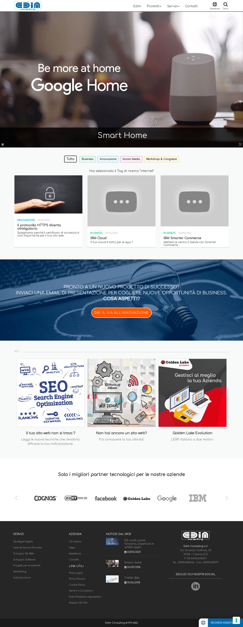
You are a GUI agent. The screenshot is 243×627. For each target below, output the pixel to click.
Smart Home (133, 562)
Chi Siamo (75, 541)
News (72, 547)
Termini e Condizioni (81, 590)
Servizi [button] (172, 6)
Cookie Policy (77, 585)
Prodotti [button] (153, 6)
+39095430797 (210, 562)
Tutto (70, 159)
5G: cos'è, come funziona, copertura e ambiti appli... (139, 544)
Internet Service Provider (27, 547)
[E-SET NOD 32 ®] (76, 498)
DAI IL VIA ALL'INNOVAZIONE (121, 312)
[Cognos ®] (45, 498)
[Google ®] (167, 498)
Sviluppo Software (24, 559)
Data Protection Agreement (85, 596)
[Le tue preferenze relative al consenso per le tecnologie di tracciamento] (236, 620)
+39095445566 (186, 562)
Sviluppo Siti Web (23, 553)
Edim (137, 6)
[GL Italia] (137, 498)
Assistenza (75, 553)
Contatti (191, 6)
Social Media (131, 159)
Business (88, 159)
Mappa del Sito (78, 602)
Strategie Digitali (23, 541)
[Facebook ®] (106, 498)
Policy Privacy (77, 578)
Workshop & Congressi (161, 159)
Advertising (19, 571)
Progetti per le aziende (26, 565)
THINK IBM (131, 578)
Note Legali (76, 573)
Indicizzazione (21, 577)
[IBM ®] (197, 498)
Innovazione (108, 159)
